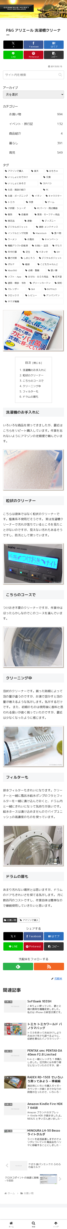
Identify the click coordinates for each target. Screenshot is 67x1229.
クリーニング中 (32, 386)
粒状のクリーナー (33, 375)
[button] (54, 55)
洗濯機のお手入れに (35, 370)
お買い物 (11, 920)
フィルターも (31, 391)
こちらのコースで (33, 381)
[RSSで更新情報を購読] (49, 966)
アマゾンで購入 (30, 920)
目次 (28, 363)
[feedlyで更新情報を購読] (18, 966)
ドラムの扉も (31, 397)
